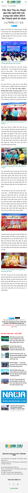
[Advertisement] (14, 303)
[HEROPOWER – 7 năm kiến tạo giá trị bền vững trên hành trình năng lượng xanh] (5, 364)
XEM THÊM (18, 333)
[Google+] (13, 484)
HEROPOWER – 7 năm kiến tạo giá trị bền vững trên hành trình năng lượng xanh (18, 364)
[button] (26, 2)
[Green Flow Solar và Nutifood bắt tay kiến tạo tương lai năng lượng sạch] (5, 348)
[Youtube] (17, 484)
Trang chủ (4, 6)
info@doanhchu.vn (10, 325)
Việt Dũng (11, 22)
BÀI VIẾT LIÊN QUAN (7, 333)
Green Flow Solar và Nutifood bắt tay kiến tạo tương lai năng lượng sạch (17, 347)
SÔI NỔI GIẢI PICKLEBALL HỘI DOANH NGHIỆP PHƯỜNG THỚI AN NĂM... (17, 407)
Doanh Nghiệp (12, 6)
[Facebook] (9, 484)
